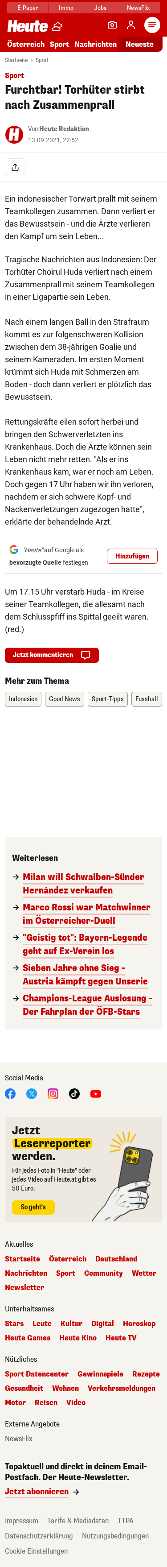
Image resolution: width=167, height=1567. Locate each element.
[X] (31, 1093)
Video (76, 1402)
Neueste (140, 44)
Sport (59, 44)
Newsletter (24, 1287)
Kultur (71, 1323)
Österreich (26, 44)
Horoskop (139, 1323)
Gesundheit (24, 1388)
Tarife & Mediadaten (78, 1521)
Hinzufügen (132, 556)
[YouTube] (95, 1093)
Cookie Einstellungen (36, 1551)
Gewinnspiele (100, 1374)
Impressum (21, 1521)
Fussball (146, 699)
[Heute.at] (27, 26)
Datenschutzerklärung (39, 1536)
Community (103, 1273)
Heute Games (27, 1338)
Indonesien (23, 699)
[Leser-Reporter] (112, 25)
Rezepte (146, 1374)
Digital (102, 1323)
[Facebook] (10, 1093)
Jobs (100, 8)
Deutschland (116, 1259)
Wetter (144, 1273)
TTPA (126, 1521)
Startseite (16, 60)
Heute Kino (78, 1338)
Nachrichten (26, 1273)
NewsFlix (138, 8)
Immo (66, 8)
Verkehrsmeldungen (121, 1388)
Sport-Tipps (108, 699)
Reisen (46, 1402)
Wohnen (65, 1388)
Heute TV (121, 1338)
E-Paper (27, 8)
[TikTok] (74, 1093)
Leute (42, 1323)
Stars (14, 1323)
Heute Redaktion (64, 129)
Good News (64, 699)
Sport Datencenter (37, 1374)
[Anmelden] (131, 25)
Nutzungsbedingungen (115, 1536)
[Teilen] (15, 167)
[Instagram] (53, 1093)
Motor (15, 1402)
